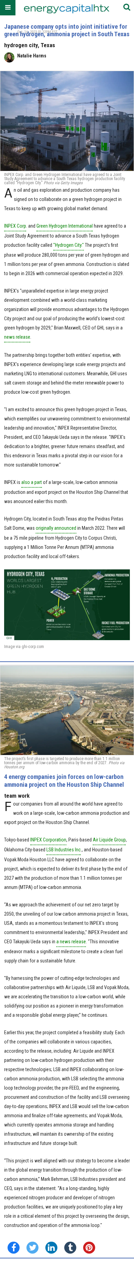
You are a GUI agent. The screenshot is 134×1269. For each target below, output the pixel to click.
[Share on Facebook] (14, 1248)
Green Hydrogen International (64, 226)
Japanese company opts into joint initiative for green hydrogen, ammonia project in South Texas (67, 30)
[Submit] (126, 7)
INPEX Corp (15, 226)
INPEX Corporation (48, 839)
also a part (31, 482)
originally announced (56, 528)
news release (17, 337)
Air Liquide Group (109, 839)
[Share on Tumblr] (70, 1248)
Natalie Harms (31, 55)
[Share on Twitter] (32, 1248)
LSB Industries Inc (63, 849)
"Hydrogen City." (68, 245)
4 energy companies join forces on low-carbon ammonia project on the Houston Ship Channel (64, 780)
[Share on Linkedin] (51, 1248)
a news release (71, 941)
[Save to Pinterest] (89, 1248)
